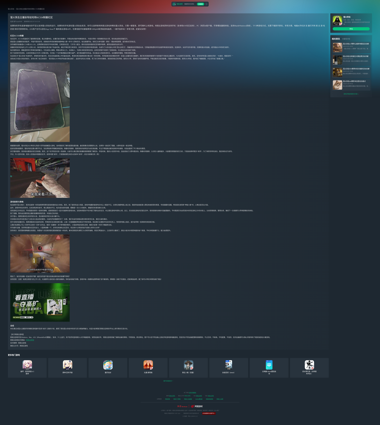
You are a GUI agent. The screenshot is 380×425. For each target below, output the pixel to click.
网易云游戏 (30, 340)
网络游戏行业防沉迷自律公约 (191, 413)
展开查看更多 (167, 381)
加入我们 (216, 410)
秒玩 (351, 29)
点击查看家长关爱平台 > (208, 413)
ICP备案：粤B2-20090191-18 (190, 416)
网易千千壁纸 (177, 399)
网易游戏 (167, 399)
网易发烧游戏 (209, 399)
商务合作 (211, 410)
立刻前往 (200, 4)
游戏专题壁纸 (192, 392)
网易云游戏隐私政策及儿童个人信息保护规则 (184, 410)
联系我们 (205, 410)
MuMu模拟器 (198, 399)
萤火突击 (11, 9)
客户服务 (169, 410)
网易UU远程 (220, 399)
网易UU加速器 (188, 399)
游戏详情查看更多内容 (350, 94)
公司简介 (163, 410)
